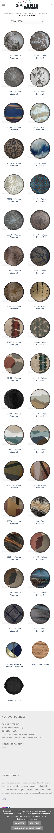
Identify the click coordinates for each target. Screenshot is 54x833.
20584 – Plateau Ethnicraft (14, 558)
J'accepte (19, 823)
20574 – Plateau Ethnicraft (14, 522)
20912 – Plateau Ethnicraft (14, 630)
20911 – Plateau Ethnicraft (40, 594)
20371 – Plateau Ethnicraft (40, 164)
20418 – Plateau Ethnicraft (40, 307)
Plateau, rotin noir (14, 700)
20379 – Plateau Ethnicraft (40, 236)
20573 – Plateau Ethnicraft (40, 486)
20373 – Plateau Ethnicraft (14, 200)
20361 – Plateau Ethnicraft (40, 129)
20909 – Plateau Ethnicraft (14, 594)
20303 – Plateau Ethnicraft (40, 57)
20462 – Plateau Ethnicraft (40, 451)
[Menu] (3, 4)
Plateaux (43, 14)
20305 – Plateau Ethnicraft (14, 93)
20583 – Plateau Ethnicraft (40, 522)
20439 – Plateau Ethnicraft (14, 379)
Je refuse (34, 823)
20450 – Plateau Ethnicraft (14, 415)
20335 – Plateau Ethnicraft (40, 93)
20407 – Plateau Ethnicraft (14, 307)
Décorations (30, 14)
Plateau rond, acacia (40, 665)
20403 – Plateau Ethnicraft (14, 272)
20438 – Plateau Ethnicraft (40, 343)
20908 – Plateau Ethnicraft (40, 558)
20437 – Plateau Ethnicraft (14, 343)
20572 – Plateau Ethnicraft (14, 486)
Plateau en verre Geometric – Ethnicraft (14, 665)
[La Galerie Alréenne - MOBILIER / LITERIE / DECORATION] (27, 4)
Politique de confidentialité (27, 828)
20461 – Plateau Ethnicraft (14, 451)
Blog (4, 799)
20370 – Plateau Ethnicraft (14, 164)
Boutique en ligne (12, 14)
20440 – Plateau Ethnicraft (40, 379)
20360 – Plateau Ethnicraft (14, 129)
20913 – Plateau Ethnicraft (40, 630)
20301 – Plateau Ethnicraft (14, 57)
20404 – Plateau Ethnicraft (40, 272)
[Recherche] (51, 4)
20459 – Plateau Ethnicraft (40, 415)
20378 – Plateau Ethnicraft (14, 236)
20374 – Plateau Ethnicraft (40, 200)
